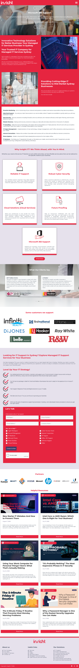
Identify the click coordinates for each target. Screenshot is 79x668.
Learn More (39, 27)
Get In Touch (39, 8)
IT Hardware (11, 435)
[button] (76, 2)
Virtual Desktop (12, 443)
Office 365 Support (47, 438)
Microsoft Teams (13, 438)
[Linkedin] (77, 666)
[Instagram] (74, 666)
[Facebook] (72, 666)
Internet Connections (47, 433)
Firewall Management (14, 433)
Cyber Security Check (48, 431)
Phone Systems (12, 440)
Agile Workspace (13, 431)
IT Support (45, 435)
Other (43, 443)
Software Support (47, 440)
